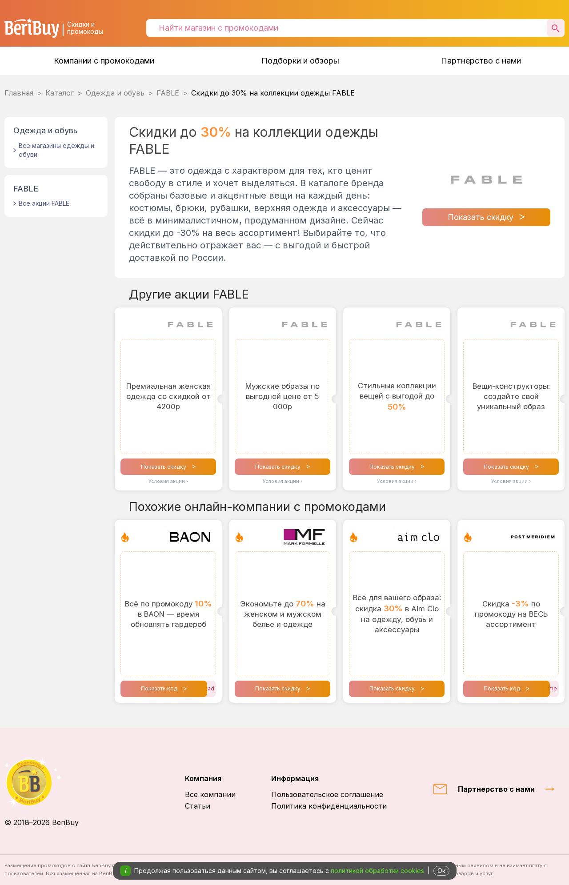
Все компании (210, 794)
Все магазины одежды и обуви (56, 150)
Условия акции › (168, 481)
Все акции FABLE (44, 203)
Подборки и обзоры (300, 60)
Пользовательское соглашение (327, 794)
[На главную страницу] (41, 782)
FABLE (167, 92)
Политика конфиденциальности (329, 805)
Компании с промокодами (104, 60)
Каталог (59, 92)
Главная (18, 92)
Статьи (197, 805)
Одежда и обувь (115, 92)
